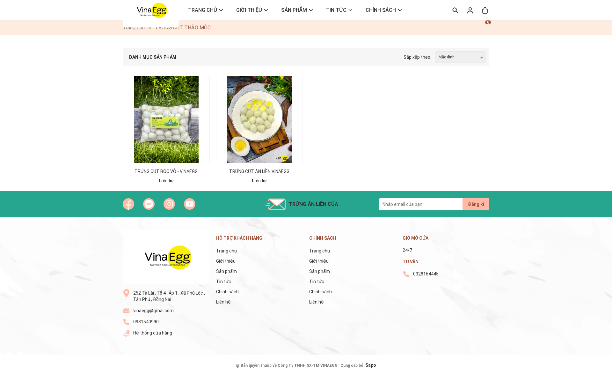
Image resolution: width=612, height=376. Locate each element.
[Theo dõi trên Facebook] (128, 204)
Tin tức (336, 10)
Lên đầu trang (591, 372)
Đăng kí (476, 204)
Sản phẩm (294, 10)
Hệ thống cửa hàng (152, 332)
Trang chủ (202, 10)
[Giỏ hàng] (485, 10)
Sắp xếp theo (417, 57)
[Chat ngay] (149, 204)
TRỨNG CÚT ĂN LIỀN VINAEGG (259, 171)
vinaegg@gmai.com (153, 310)
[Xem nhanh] (166, 112)
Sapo (370, 365)
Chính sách (381, 10)
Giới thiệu (249, 10)
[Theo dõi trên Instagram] (169, 204)
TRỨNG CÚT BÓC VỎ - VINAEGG (166, 171)
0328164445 (426, 273)
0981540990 (146, 321)
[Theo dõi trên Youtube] (189, 204)
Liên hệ (223, 302)
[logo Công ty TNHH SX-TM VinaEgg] (166, 257)
